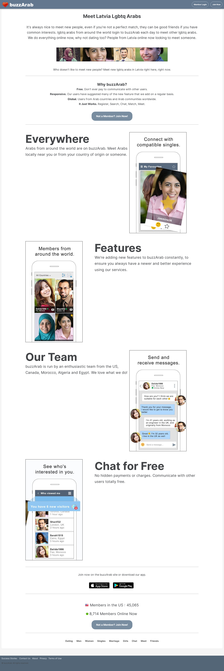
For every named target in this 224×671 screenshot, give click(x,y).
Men (78, 641)
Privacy (43, 658)
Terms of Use (55, 658)
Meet (144, 641)
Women (89, 641)
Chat (134, 641)
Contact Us (24, 658)
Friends (154, 641)
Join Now (216, 4)
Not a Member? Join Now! (112, 116)
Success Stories (9, 658)
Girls (125, 641)
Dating (69, 641)
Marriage (114, 641)
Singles (101, 641)
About (35, 658)
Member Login (200, 4)
